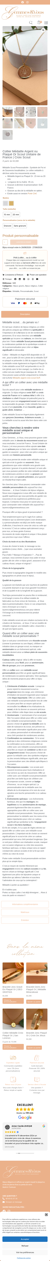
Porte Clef (32, 194)
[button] (46, 1214)
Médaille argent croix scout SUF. (27, 378)
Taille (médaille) (9, 209)
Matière (6, 198)
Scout (36, 291)
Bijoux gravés (18, 286)
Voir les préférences (25, 1252)
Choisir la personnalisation (10, 1047)
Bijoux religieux (31, 286)
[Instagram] (27, 2)
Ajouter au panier (23, 242)
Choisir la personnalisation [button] (10, 1001)
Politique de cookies (24, 1258)
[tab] (25, 314)
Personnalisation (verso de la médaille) (19, 220)
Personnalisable (26, 291)
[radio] (5, 203)
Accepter (25, 1239)
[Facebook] (22, 2)
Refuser (25, 1246)
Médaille (16, 291)
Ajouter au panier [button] (34, 1002)
